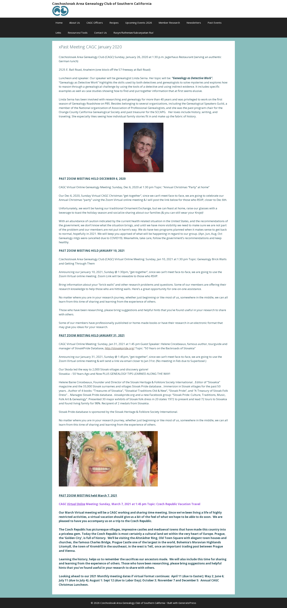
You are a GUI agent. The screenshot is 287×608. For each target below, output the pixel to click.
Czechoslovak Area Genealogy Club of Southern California (102, 3)
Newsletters (194, 22)
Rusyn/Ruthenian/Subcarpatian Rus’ (133, 32)
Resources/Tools (78, 32)
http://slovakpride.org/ (120, 348)
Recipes (114, 22)
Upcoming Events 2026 (138, 22)
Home (59, 22)
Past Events (215, 22)
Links (58, 32)
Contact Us (100, 32)
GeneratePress (187, 603)
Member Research (169, 22)
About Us (74, 22)
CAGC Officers (95, 22)
